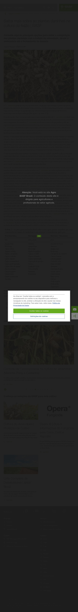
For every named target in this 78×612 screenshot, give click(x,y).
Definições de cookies (39, 316)
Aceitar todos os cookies (39, 311)
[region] (39, 305)
